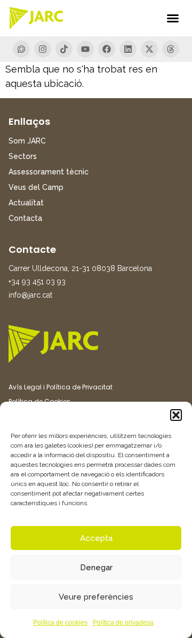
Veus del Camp (36, 187)
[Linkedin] (128, 49)
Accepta (96, 538)
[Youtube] (85, 49)
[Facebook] (106, 49)
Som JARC (27, 141)
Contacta (25, 218)
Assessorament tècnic (49, 172)
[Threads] (170, 49)
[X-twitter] (149, 49)
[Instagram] (42, 49)
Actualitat (26, 202)
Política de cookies (60, 622)
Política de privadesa (123, 622)
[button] (176, 415)
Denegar (96, 567)
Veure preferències (96, 597)
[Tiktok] (64, 49)
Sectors (23, 156)
